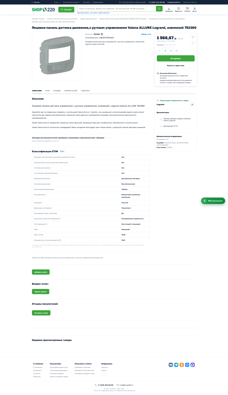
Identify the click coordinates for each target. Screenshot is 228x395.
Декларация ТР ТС (170, 126)
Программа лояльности (59, 367)
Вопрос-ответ (71, 91)
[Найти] (159, 8)
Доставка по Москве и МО (84, 370)
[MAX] (192, 365)
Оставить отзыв (41, 313)
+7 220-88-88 (157, 2)
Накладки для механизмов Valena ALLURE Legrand (166, 19)
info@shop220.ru (173, 2)
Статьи (103, 370)
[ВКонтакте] (171, 365)
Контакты (86, 2)
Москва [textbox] (36, 2)
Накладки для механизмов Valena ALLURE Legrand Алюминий (53, 22)
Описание (37, 91)
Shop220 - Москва (38, 19)
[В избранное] (193, 37)
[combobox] (43, 2)
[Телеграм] (176, 365)
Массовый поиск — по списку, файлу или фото (93, 12)
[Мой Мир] (187, 365)
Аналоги (85, 91)
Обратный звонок (190, 2)
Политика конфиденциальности (105, 390)
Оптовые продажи (57, 373)
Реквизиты (37, 370)
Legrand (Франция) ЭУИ (88, 19)
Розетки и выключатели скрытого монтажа (62, 19)
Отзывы (57, 91)
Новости (104, 367)
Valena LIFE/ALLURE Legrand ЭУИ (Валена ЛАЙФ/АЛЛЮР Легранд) (122, 19)
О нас (56, 2)
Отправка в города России (85, 373)
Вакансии (36, 376)
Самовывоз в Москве (82, 367)
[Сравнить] (193, 42)
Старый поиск (98, 2)
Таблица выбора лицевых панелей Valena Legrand (176, 119)
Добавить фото (41, 272)
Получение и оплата (70, 2)
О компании (37, 367)
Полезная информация (58, 370)
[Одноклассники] (182, 365)
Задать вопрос (41, 292)
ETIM (47, 91)
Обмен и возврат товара (59, 376)
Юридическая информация (125, 390)
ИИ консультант (215, 201)
